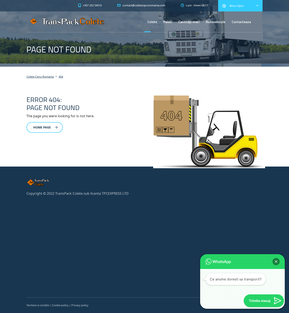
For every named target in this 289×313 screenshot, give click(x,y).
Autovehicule (215, 21)
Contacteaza (241, 21)
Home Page (42, 127)
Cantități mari (189, 21)
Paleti (167, 21)
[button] (276, 261)
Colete (152, 21)
